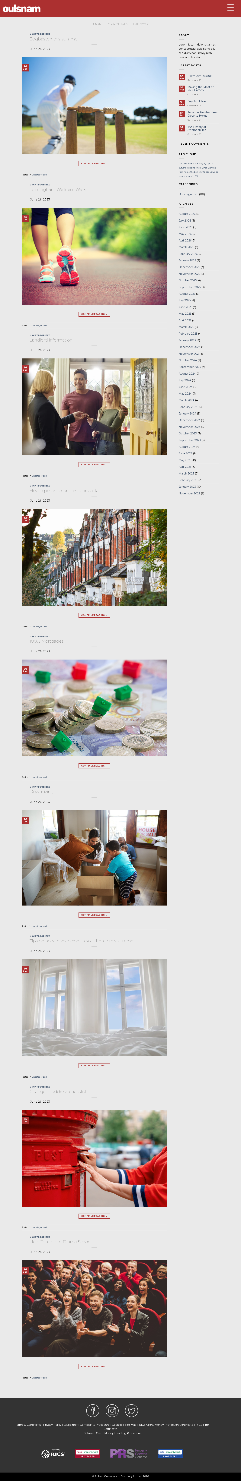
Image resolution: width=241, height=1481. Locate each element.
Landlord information (51, 340)
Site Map (131, 1424)
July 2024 (185, 380)
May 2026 (185, 234)
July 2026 (185, 220)
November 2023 (189, 427)
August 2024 (187, 373)
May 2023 (185, 460)
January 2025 (187, 340)
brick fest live (185, 163)
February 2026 (188, 254)
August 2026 (187, 214)
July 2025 (185, 300)
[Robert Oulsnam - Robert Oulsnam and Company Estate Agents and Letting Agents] (21, 8)
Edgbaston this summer (54, 39)
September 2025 (190, 287)
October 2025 (188, 280)
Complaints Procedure (95, 1424)
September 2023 (190, 440)
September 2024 (190, 367)
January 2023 (187, 486)
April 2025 (185, 320)
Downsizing (41, 791)
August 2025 (187, 293)
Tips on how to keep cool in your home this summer (82, 941)
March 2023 (186, 473)
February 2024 (188, 407)
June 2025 (185, 307)
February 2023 (188, 480)
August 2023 (187, 447)
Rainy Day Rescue (200, 75)
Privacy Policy (52, 1424)
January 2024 (187, 413)
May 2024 (185, 393)
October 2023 (188, 433)
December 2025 (189, 267)
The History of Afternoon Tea (197, 128)
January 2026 (187, 260)
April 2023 (185, 466)
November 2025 (189, 274)
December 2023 (189, 420)
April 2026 (185, 240)
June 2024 (185, 387)
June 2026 (185, 227)
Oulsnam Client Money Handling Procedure (112, 1433)
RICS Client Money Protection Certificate (166, 1424)
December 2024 (189, 347)
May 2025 (185, 313)
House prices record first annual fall (65, 490)
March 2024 (186, 400)
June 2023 (185, 453)
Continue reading (94, 163)
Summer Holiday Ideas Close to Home (203, 114)
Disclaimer (71, 1424)
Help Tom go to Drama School (61, 1241)
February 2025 (188, 333)
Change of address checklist (58, 1091)
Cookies (117, 1424)
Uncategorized (40, 34)
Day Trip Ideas (197, 101)
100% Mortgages (47, 641)
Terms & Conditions (28, 1424)
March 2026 (186, 247)
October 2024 (188, 360)
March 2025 (186, 327)
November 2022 (189, 493)
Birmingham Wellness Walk (57, 189)
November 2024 (189, 353)
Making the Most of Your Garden (201, 89)
